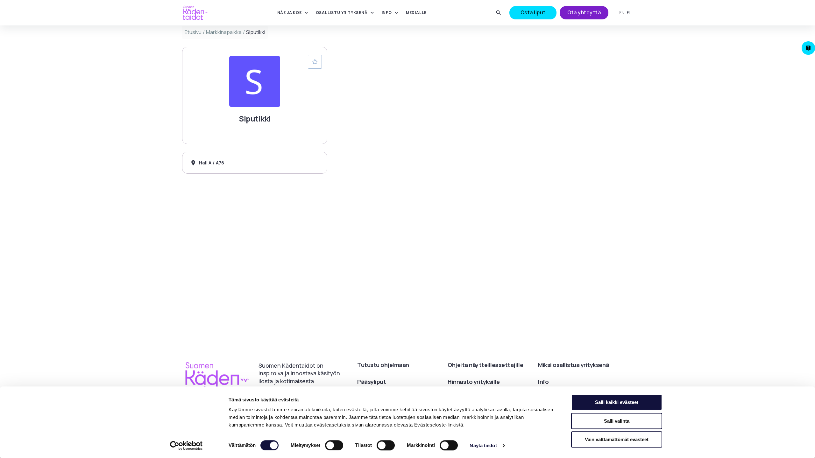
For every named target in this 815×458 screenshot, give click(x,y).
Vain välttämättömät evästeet (616, 439)
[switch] (334, 445)
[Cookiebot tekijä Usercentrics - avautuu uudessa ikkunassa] (186, 445)
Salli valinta (616, 421)
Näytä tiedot (483, 445)
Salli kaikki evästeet (616, 402)
